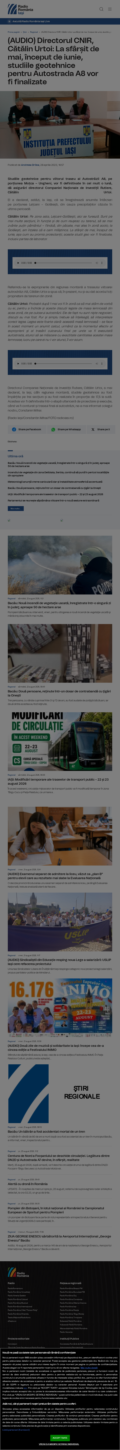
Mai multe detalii (89, 1368)
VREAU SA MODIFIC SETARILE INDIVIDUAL (59, 1444)
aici (25, 1388)
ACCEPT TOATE (60, 1438)
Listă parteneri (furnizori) (16, 1430)
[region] (60, 1399)
